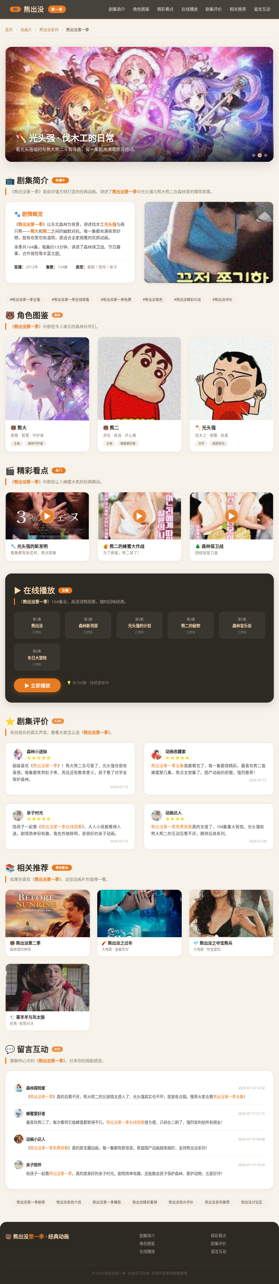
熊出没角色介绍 (68, 1202)
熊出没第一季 (30, 224)
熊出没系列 (49, 29)
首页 (9, 29)
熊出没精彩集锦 (144, 1202)
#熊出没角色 (153, 299)
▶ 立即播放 (37, 685)
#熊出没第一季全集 (25, 299)
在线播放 (189, 9)
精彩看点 (165, 9)
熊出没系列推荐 (217, 1202)
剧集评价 (213, 9)
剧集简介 (117, 9)
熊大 (35, 231)
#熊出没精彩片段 (187, 299)
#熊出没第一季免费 (116, 299)
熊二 (47, 231)
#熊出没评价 (222, 299)
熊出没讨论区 (251, 1202)
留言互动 (262, 9)
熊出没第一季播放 (107, 1202)
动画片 (26, 29)
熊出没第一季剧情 (31, 1202)
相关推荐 (238, 9)
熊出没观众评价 (181, 1202)
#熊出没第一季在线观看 (70, 299)
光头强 (110, 224)
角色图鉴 (141, 9)
